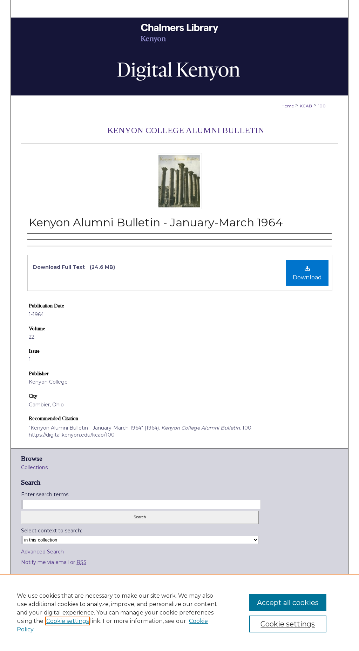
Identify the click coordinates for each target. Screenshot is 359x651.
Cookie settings (67, 621)
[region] (179, 612)
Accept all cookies (288, 602)
